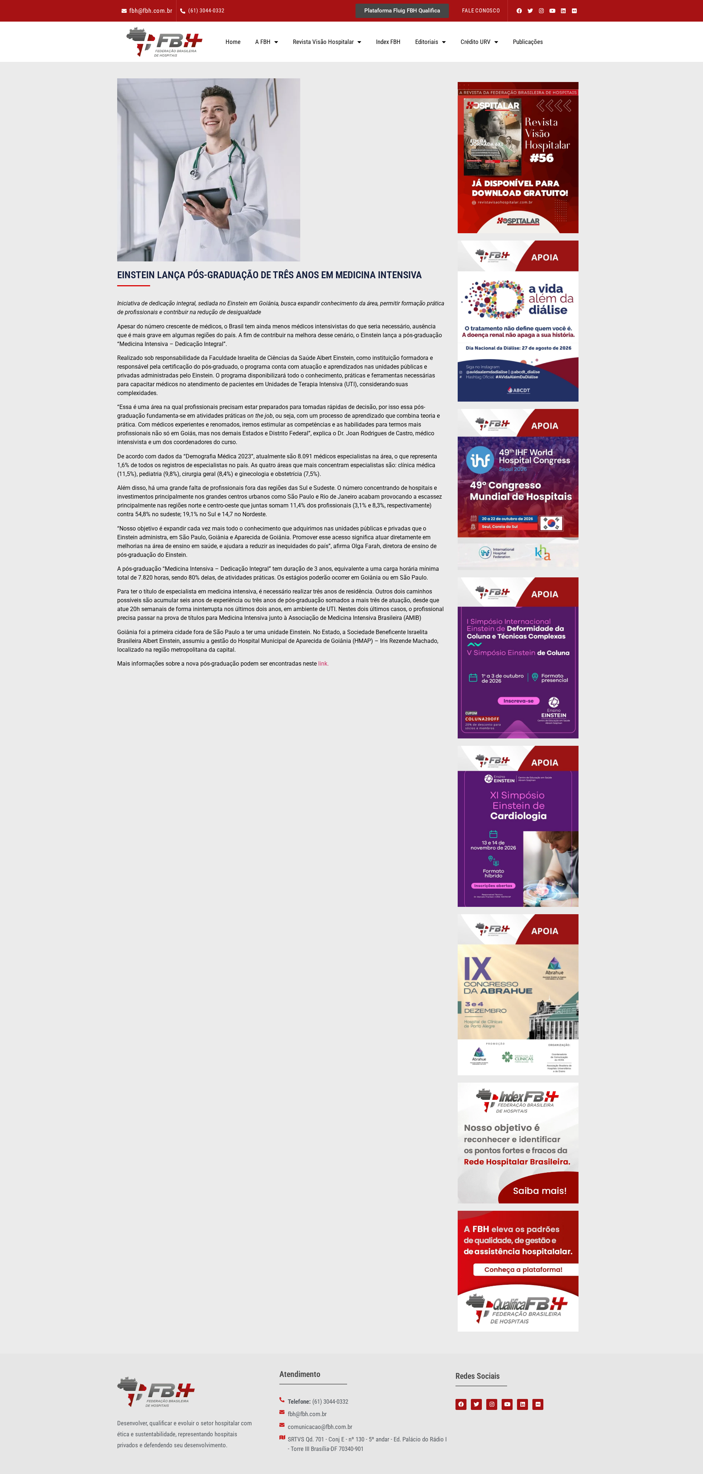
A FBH (263, 41)
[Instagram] (541, 10)
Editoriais (426, 41)
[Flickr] (574, 10)
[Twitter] (530, 10)
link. (323, 663)
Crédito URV (476, 41)
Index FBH (388, 41)
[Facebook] (519, 10)
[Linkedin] (563, 10)
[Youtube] (552, 10)
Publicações (528, 41)
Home (233, 41)
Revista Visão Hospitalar (323, 41)
